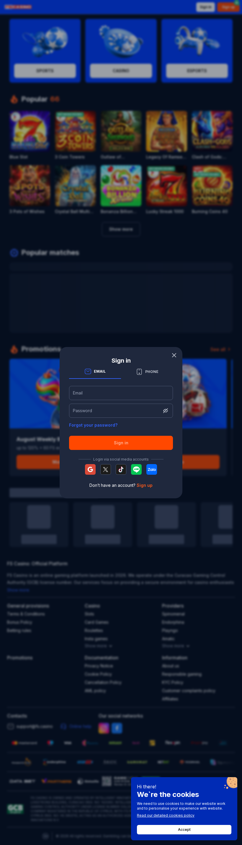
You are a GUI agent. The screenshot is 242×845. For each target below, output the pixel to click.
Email (78, 392)
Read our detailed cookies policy (165, 815)
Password (82, 410)
